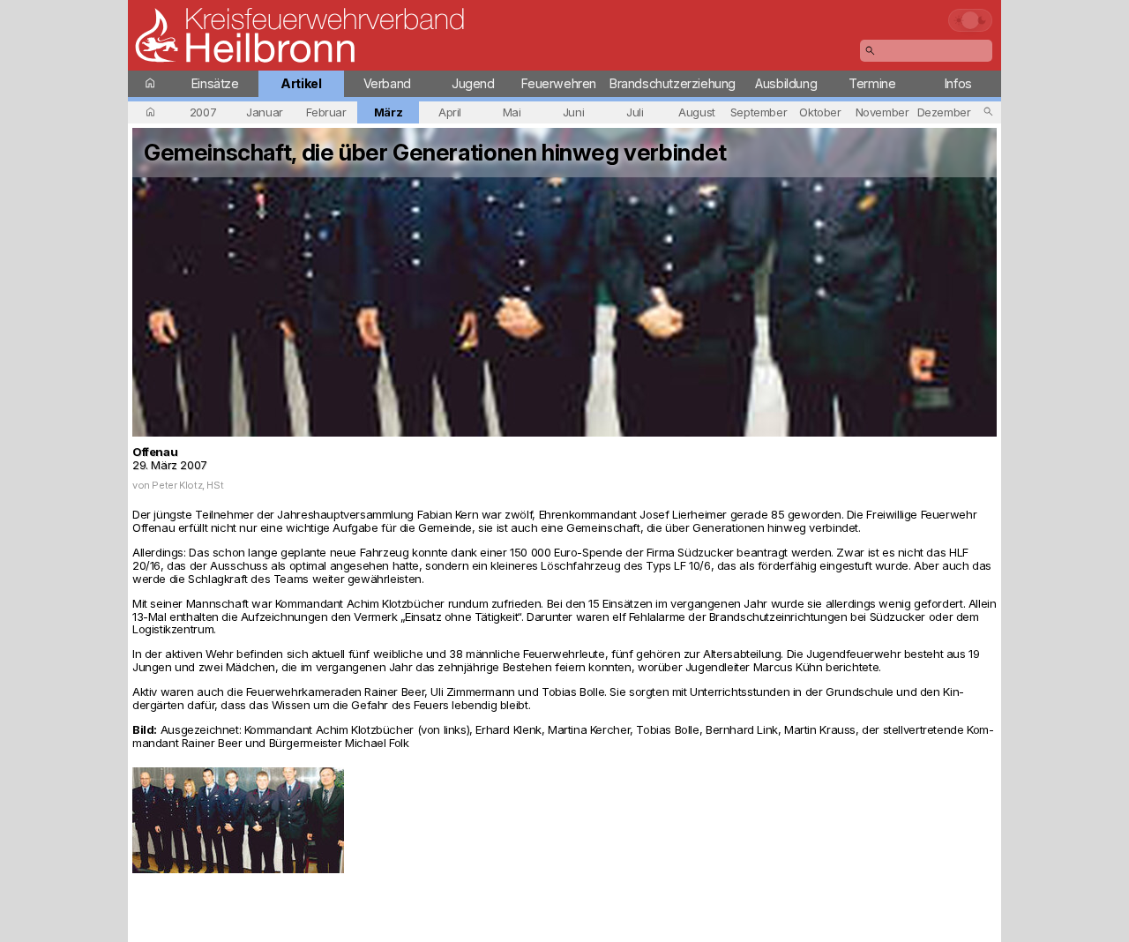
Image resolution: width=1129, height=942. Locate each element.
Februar (326, 112)
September (759, 112)
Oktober (820, 112)
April (449, 112)
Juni (573, 112)
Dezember (944, 112)
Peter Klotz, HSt (187, 485)
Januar (264, 112)
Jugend (473, 83)
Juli (634, 112)
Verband (387, 83)
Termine (872, 83)
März (388, 112)
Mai (512, 112)
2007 (203, 112)
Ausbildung (786, 83)
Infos (958, 83)
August (696, 112)
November (882, 112)
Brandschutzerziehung (672, 83)
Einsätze (215, 83)
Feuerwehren (558, 83)
